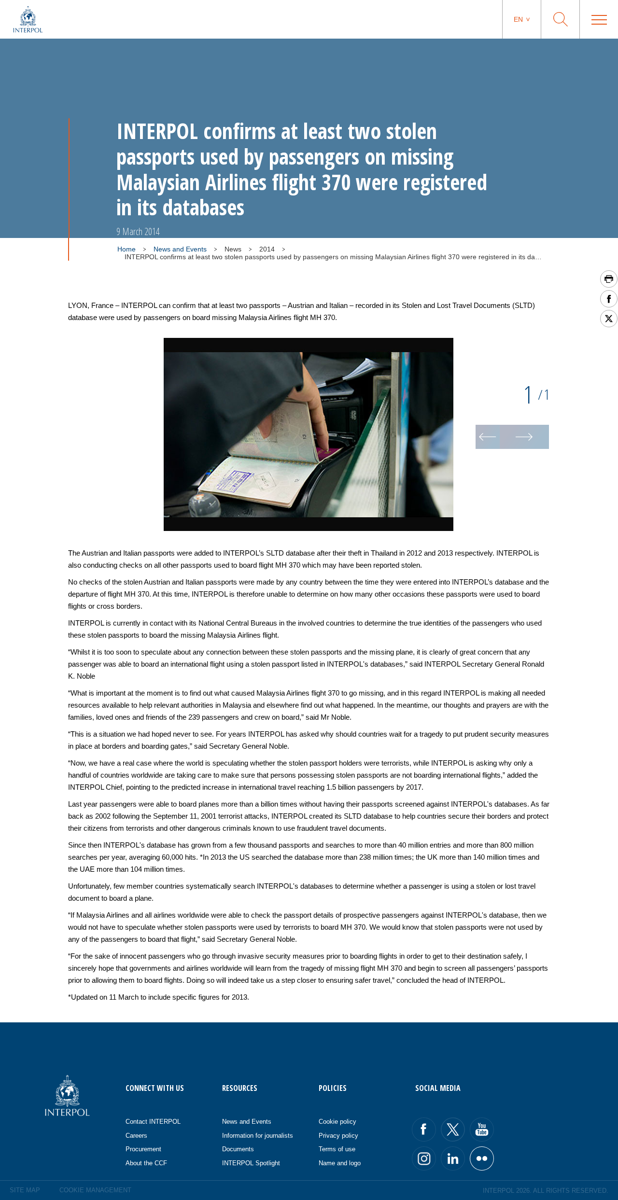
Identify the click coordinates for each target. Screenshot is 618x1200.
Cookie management (95, 1190)
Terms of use (337, 1149)
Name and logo (340, 1163)
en (518, 19)
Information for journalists (257, 1135)
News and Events (180, 249)
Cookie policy (337, 1121)
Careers (136, 1135)
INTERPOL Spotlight (251, 1163)
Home (126, 249)
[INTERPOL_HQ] (482, 1158)
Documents (238, 1149)
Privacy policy (338, 1135)
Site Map (25, 1190)
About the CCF (146, 1163)
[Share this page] (609, 298)
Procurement (143, 1149)
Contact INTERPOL (153, 1121)
